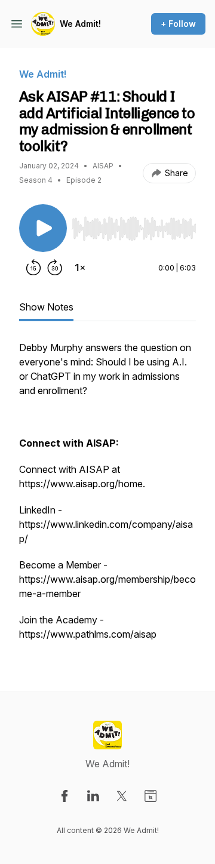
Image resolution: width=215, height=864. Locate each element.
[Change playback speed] (80, 267)
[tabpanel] (107, 496)
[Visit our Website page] (150, 796)
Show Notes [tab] (46, 307)
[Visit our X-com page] (122, 796)
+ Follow (178, 24)
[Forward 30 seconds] (55, 267)
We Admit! (80, 24)
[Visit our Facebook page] (64, 796)
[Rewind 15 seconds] (33, 267)
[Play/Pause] (43, 228)
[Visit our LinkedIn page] (93, 796)
